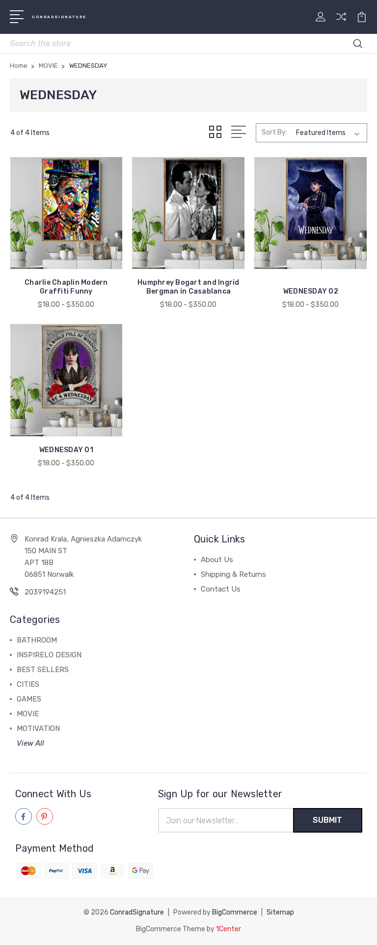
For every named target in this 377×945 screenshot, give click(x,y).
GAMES (29, 699)
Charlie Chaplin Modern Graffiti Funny (66, 287)
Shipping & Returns (233, 574)
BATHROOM (37, 640)
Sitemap (280, 912)
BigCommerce (234, 912)
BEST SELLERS (43, 669)
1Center (228, 929)
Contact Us (221, 589)
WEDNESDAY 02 (310, 291)
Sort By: (274, 132)
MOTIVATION (38, 728)
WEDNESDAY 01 (66, 450)
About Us (217, 559)
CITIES (28, 684)
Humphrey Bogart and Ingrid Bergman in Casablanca (188, 287)
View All (30, 743)
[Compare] (341, 22)
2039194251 (45, 592)
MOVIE (28, 713)
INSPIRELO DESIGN (49, 654)
